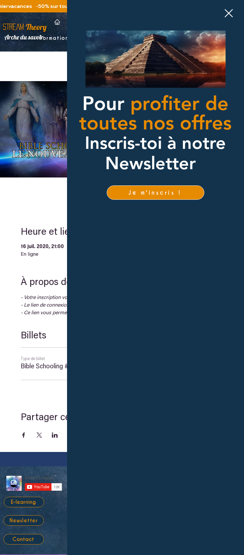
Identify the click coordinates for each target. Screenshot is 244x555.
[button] (229, 13)
